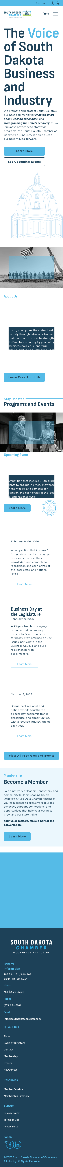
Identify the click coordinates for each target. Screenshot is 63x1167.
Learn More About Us (24, 377)
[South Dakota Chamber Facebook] (52, 3)
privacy (30, 909)
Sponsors (41, 3)
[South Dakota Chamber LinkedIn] (57, 3)
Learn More (24, 151)
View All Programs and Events (31, 755)
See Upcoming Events (24, 161)
